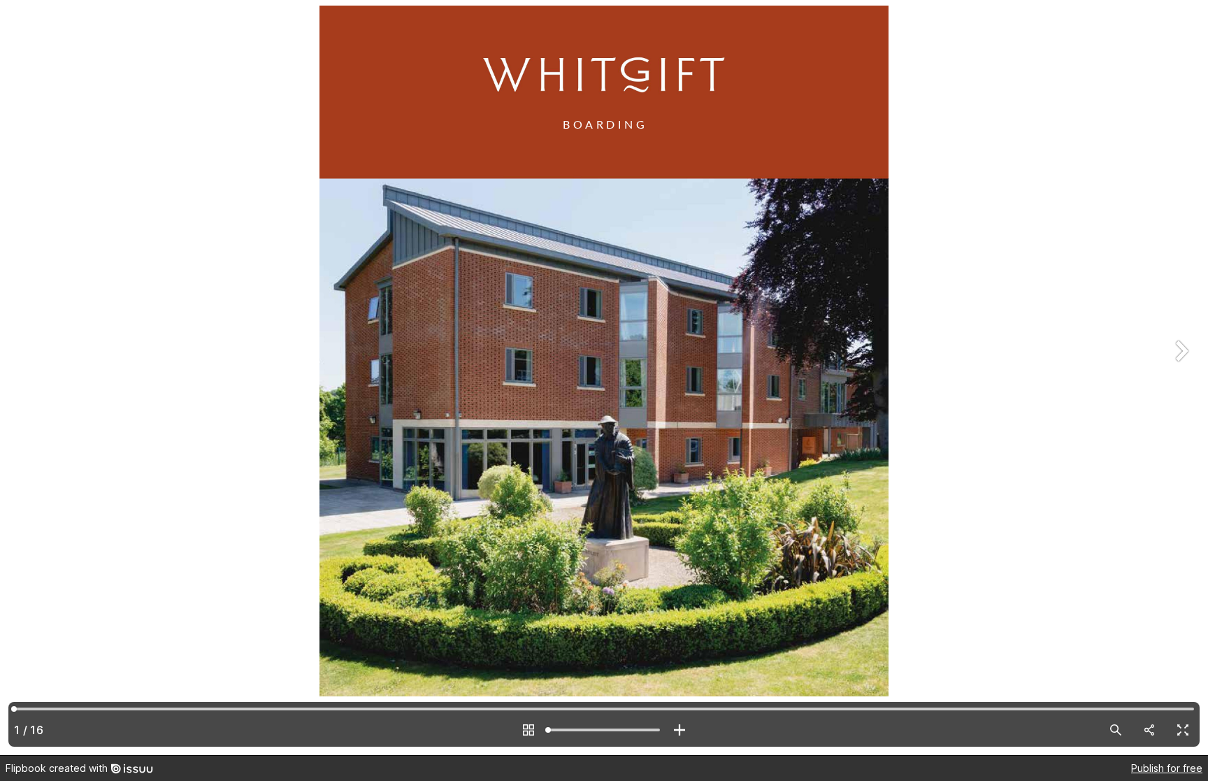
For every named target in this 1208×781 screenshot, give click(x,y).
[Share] (1149, 730)
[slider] (604, 730)
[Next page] (1180, 377)
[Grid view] (528, 730)
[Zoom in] (679, 730)
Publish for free (1166, 768)
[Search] (1116, 730)
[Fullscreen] (1183, 730)
